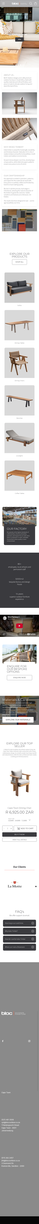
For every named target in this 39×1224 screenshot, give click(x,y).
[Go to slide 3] (20, 65)
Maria (19, 39)
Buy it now (19, 834)
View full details (19, 840)
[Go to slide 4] (23, 65)
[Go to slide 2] (18, 65)
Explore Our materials (18, 720)
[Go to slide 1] (15, 65)
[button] (3, 3)
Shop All (20, 262)
